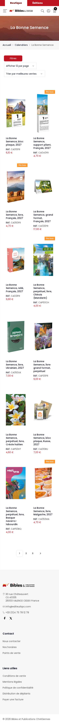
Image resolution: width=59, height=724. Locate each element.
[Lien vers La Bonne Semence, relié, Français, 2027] (16, 260)
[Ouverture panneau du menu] (5, 10)
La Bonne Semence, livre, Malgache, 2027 (42, 511)
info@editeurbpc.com (18, 606)
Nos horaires (10, 647)
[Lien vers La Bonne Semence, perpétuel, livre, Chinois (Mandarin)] (43, 260)
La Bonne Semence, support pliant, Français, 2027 (42, 143)
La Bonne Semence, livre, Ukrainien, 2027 (15, 365)
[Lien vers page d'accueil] (21, 10)
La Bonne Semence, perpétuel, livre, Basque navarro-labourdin (15, 516)
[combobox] (20, 66)
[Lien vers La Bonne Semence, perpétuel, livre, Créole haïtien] (16, 409)
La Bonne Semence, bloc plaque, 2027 (14, 141)
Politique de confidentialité (18, 687)
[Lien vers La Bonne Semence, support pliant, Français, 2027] (43, 113)
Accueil (7, 45)
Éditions (37, 3)
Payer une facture (13, 699)
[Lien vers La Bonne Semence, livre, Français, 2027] (16, 186)
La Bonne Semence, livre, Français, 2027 (14, 215)
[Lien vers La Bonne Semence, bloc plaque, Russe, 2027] (43, 409)
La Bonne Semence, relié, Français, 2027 (15, 288)
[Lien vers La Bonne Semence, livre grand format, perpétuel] (43, 336)
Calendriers (21, 45)
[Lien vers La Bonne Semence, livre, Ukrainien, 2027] (16, 336)
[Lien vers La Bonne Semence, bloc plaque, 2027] (16, 113)
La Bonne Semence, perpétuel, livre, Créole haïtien (15, 439)
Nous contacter (11, 641)
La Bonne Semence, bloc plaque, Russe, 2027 (42, 439)
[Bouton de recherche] (43, 11)
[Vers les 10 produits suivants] (40, 553)
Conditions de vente (14, 676)
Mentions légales (12, 681)
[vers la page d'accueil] (29, 585)
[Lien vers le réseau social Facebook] (5, 618)
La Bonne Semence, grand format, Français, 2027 (43, 216)
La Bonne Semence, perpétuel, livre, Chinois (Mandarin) (42, 291)
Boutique (16, 3)
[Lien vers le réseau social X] (10, 618)
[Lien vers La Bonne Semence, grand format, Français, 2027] (43, 186)
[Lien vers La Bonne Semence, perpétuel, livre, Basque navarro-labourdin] (16, 483)
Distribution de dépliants (16, 693)
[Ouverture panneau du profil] (48, 11)
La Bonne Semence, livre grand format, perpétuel (41, 366)
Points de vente (11, 653)
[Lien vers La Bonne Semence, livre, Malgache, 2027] (43, 483)
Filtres (13, 58)
